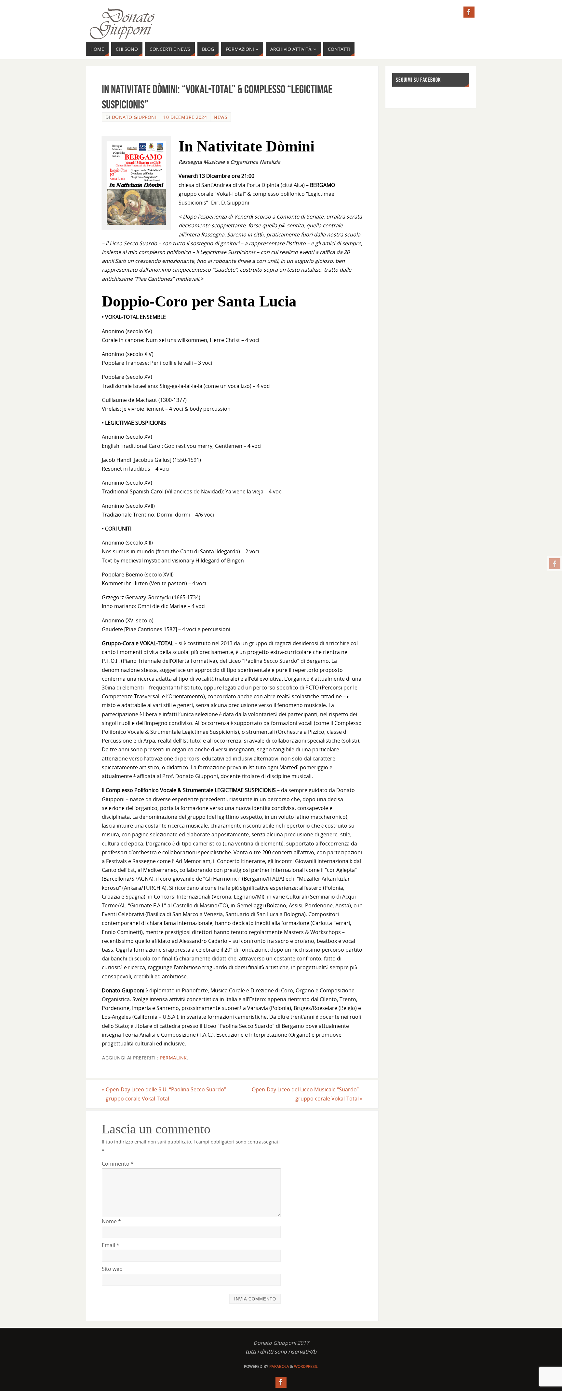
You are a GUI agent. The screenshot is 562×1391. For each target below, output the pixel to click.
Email (110, 1245)
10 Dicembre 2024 (185, 117)
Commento (118, 1163)
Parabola (279, 1366)
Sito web (112, 1268)
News (220, 117)
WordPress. (306, 1366)
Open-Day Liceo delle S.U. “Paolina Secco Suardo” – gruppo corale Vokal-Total (164, 1094)
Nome (111, 1221)
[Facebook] (554, 563)
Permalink (173, 1058)
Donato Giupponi (134, 117)
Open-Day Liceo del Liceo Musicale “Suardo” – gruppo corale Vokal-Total (307, 1094)
